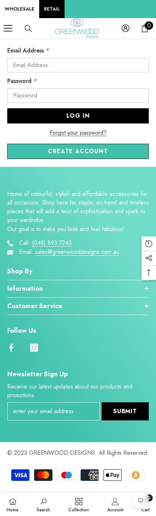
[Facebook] (11, 347)
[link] (43, 504)
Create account (78, 151)
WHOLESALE (19, 8)
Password (22, 81)
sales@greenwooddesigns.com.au (77, 252)
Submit (125, 411)
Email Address (28, 50)
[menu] (8, 28)
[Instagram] (34, 347)
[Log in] (125, 28)
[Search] (28, 28)
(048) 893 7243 (52, 243)
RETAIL (52, 8)
